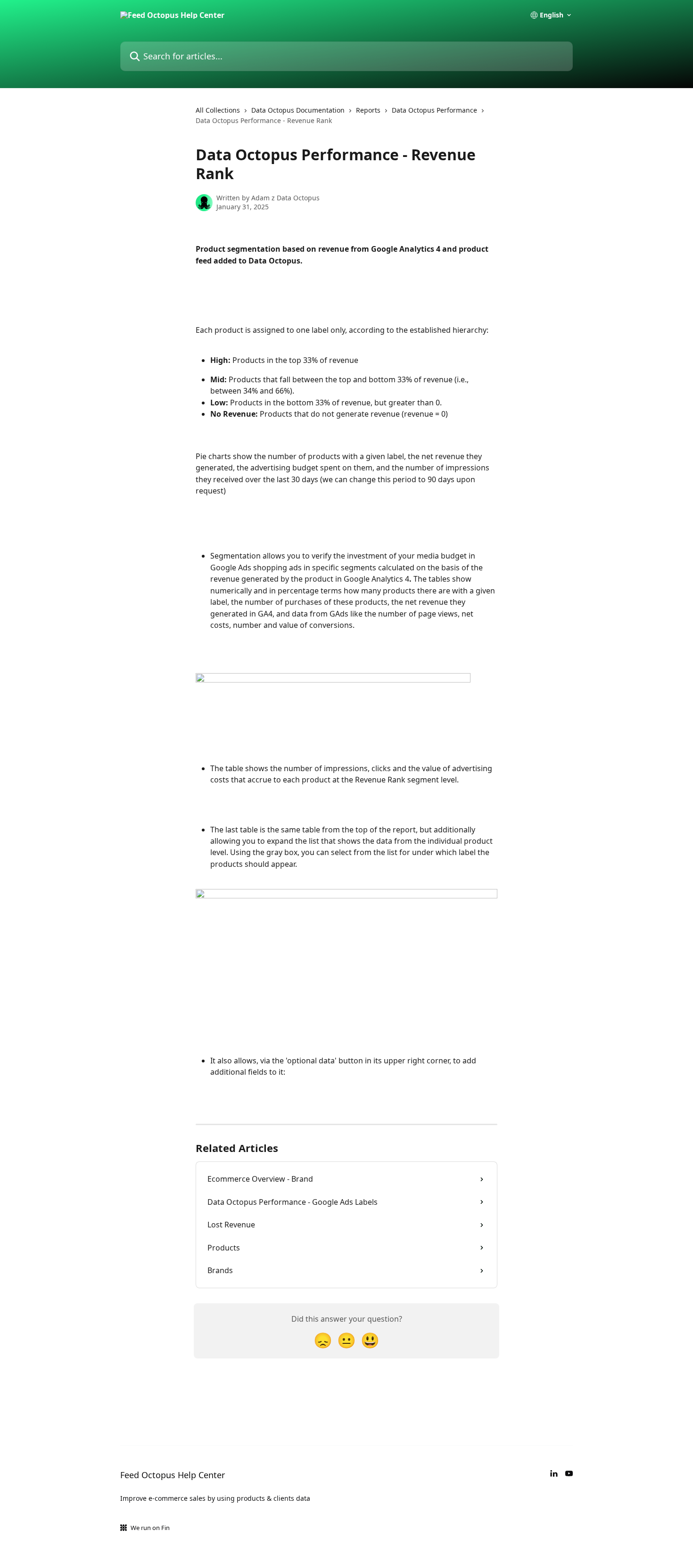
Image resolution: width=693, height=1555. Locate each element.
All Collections (218, 110)
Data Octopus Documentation (298, 110)
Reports (368, 110)
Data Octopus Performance (434, 110)
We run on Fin (150, 1527)
